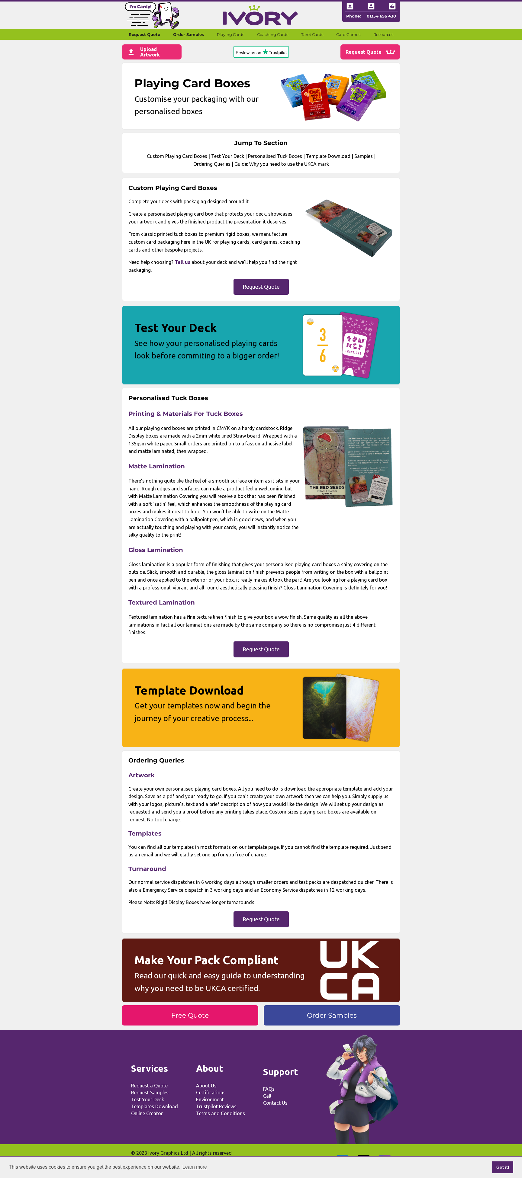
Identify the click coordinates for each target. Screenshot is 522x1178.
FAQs (269, 1089)
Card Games (348, 34)
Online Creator (147, 1113)
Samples (363, 156)
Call (267, 1096)
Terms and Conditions (220, 1113)
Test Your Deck (227, 156)
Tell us (182, 262)
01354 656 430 (381, 16)
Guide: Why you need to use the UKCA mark (281, 164)
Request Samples (150, 1092)
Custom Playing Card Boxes (177, 156)
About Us (206, 1085)
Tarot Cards (312, 34)
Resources (383, 34)
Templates (145, 833)
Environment (210, 1099)
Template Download (328, 156)
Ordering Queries (211, 164)
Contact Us (275, 1103)
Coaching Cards (272, 34)
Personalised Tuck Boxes (275, 156)
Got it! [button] (502, 1167)
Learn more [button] (194, 1167)
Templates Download (154, 1106)
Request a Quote (149, 1085)
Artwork (141, 775)
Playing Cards (230, 34)
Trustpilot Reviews (216, 1106)
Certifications (211, 1092)
